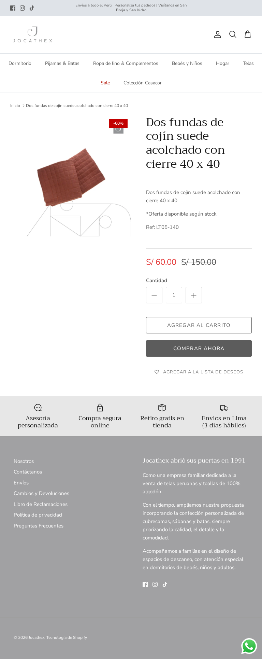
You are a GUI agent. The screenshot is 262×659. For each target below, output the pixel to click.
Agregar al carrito (199, 325)
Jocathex (36, 637)
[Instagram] (22, 8)
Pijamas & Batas (62, 63)
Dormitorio (20, 63)
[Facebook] (12, 8)
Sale (105, 83)
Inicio (15, 105)
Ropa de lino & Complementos (125, 63)
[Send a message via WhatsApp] (249, 646)
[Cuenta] (216, 34)
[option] (70, 175)
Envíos (21, 482)
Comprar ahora (199, 348)
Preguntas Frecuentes (38, 525)
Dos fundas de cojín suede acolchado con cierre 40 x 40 (77, 105)
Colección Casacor (142, 83)
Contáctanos (28, 471)
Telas (248, 63)
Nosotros (24, 461)
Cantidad (156, 280)
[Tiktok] (31, 8)
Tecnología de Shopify (66, 637)
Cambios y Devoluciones (41, 493)
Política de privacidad (38, 514)
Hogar (222, 63)
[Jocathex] (32, 34)
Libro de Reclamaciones (41, 504)
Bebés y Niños (187, 63)
